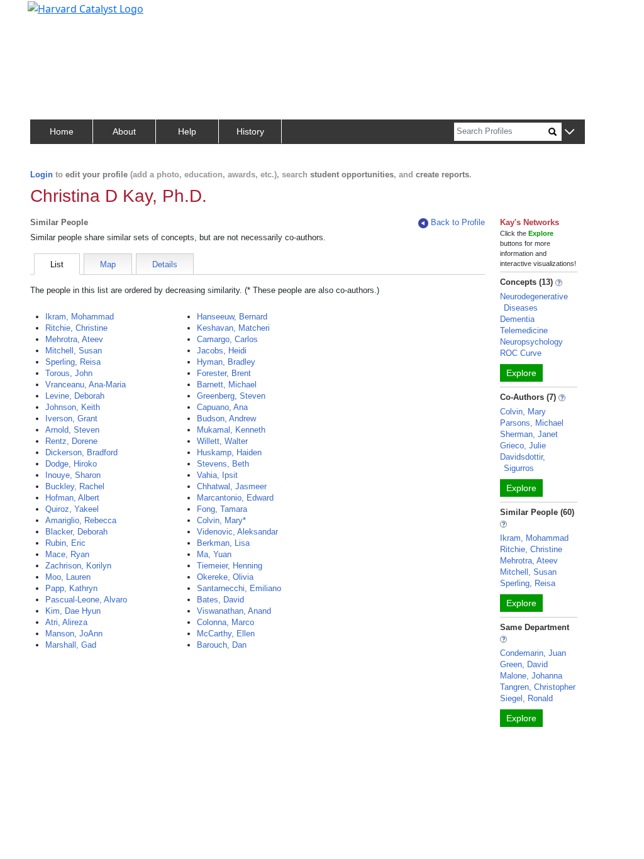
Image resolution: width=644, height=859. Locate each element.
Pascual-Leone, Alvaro (86, 599)
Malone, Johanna (531, 675)
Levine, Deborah (74, 396)
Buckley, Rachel (74, 486)
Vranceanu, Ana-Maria (85, 384)
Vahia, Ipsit (217, 475)
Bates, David (220, 599)
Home (62, 131)
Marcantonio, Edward (235, 497)
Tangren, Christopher (537, 687)
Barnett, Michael (227, 384)
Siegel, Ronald (526, 698)
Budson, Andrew (226, 418)
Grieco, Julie (523, 445)
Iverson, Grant (71, 418)
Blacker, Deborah (76, 531)
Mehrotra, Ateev (74, 339)
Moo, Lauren (68, 577)
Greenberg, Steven (231, 396)
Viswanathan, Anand (234, 611)
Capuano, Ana (222, 407)
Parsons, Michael (532, 423)
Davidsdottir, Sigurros (522, 462)
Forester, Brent (224, 373)
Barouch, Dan (222, 645)
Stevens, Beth (223, 463)
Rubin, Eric (65, 543)
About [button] (124, 131)
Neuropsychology (531, 341)
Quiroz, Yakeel (72, 509)
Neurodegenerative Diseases (534, 302)
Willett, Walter (222, 441)
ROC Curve (520, 353)
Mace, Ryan (67, 554)
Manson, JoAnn (74, 633)
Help (187, 131)
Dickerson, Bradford (81, 452)
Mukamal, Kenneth (231, 430)
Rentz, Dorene (71, 441)
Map (108, 264)
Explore (521, 373)
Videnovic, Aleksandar (237, 531)
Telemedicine (524, 330)
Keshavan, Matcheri (233, 328)
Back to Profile (458, 222)
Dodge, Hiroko (71, 463)
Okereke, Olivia (225, 577)
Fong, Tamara (222, 509)
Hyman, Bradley (226, 362)
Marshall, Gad (70, 645)
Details (164, 264)
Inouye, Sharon (73, 475)
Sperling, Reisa (73, 362)
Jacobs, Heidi (222, 350)
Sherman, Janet (529, 434)
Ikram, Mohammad (79, 316)
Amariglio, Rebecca (80, 520)
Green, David (524, 664)
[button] (569, 132)
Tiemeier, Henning (229, 565)
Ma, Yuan (214, 554)
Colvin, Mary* (221, 520)
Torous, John (68, 373)
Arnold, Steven (72, 430)
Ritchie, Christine (76, 328)
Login (41, 174)
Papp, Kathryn (71, 588)
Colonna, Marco (225, 622)
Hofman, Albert (72, 497)
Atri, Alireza (66, 622)
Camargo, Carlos (227, 339)
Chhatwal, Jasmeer (232, 486)
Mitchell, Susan (73, 350)
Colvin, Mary (523, 411)
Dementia (517, 319)
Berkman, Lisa (223, 543)
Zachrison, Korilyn (78, 565)
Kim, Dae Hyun (73, 611)
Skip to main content (52, 15)
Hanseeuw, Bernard (232, 316)
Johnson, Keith (72, 407)
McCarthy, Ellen (226, 633)
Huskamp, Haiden (229, 452)
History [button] (250, 131)
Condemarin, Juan (533, 653)
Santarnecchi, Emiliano (239, 588)
